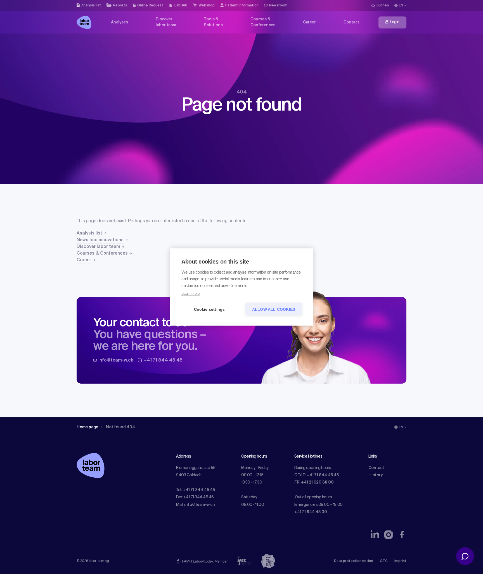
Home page (87, 427)
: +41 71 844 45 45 (198, 490)
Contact (376, 468)
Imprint (400, 561)
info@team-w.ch (199, 505)
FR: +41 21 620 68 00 (314, 482)
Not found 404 (120, 427)
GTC (384, 561)
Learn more (190, 293)
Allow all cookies (273, 309)
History (375, 475)
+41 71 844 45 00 (310, 512)
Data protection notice (353, 561)
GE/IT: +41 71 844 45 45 (316, 475)
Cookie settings (209, 309)
